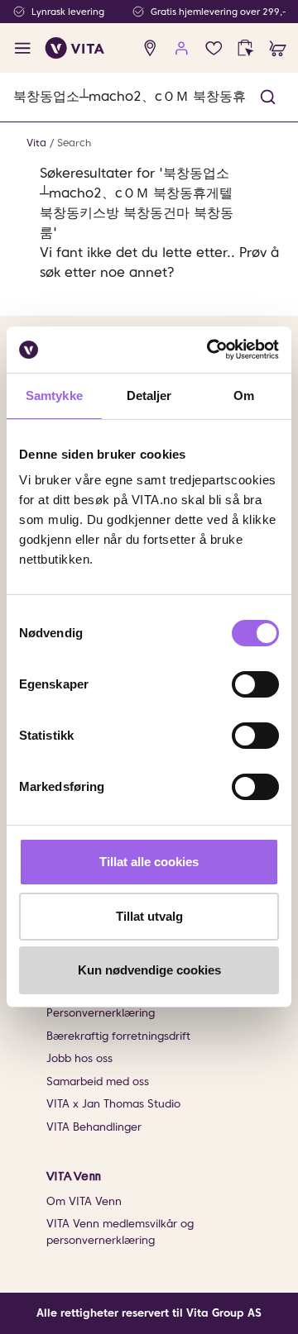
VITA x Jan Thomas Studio (113, 1104)
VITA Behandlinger (94, 1127)
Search (74, 142)
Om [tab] (243, 395)
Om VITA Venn (84, 1201)
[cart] (278, 48)
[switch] (255, 684)
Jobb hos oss (79, 1058)
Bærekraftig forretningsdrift (118, 1036)
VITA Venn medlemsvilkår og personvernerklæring (120, 1231)
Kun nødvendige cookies (149, 970)
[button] (267, 97)
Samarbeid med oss (97, 1081)
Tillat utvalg (149, 916)
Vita (36, 142)
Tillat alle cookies (149, 862)
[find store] (150, 48)
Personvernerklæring (100, 1013)
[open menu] (23, 48)
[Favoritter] (214, 48)
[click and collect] (245, 48)
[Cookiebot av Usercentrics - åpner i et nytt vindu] (210, 349)
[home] (75, 48)
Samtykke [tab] (54, 395)
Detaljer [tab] (149, 395)
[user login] (182, 48)
